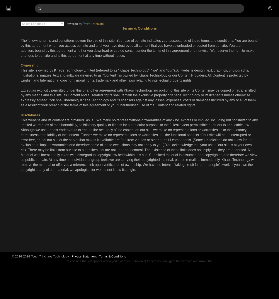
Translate (97, 23)
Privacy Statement (84, 256)
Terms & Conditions (112, 256)
